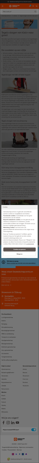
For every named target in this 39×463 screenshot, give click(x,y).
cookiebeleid (30, 244)
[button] (19, 249)
